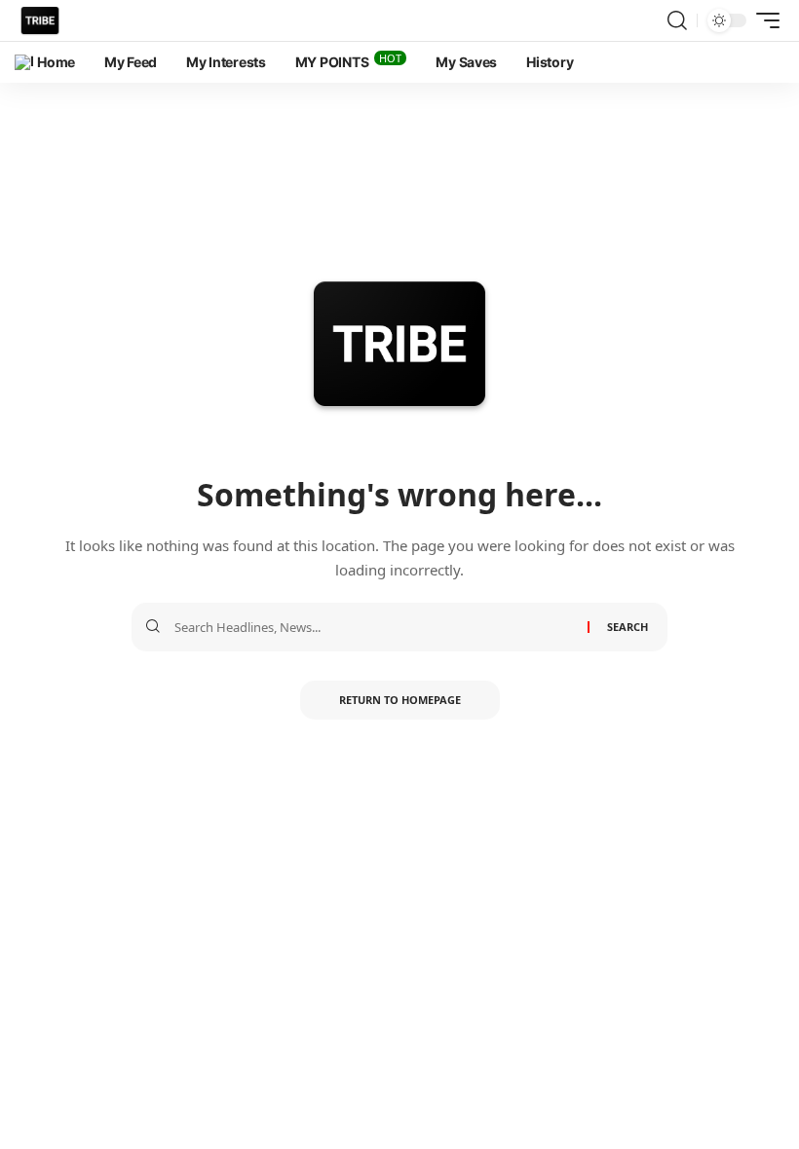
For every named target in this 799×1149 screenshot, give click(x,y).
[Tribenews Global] (39, 20)
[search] (677, 20)
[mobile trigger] (763, 20)
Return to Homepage (400, 699)
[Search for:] (374, 627)
